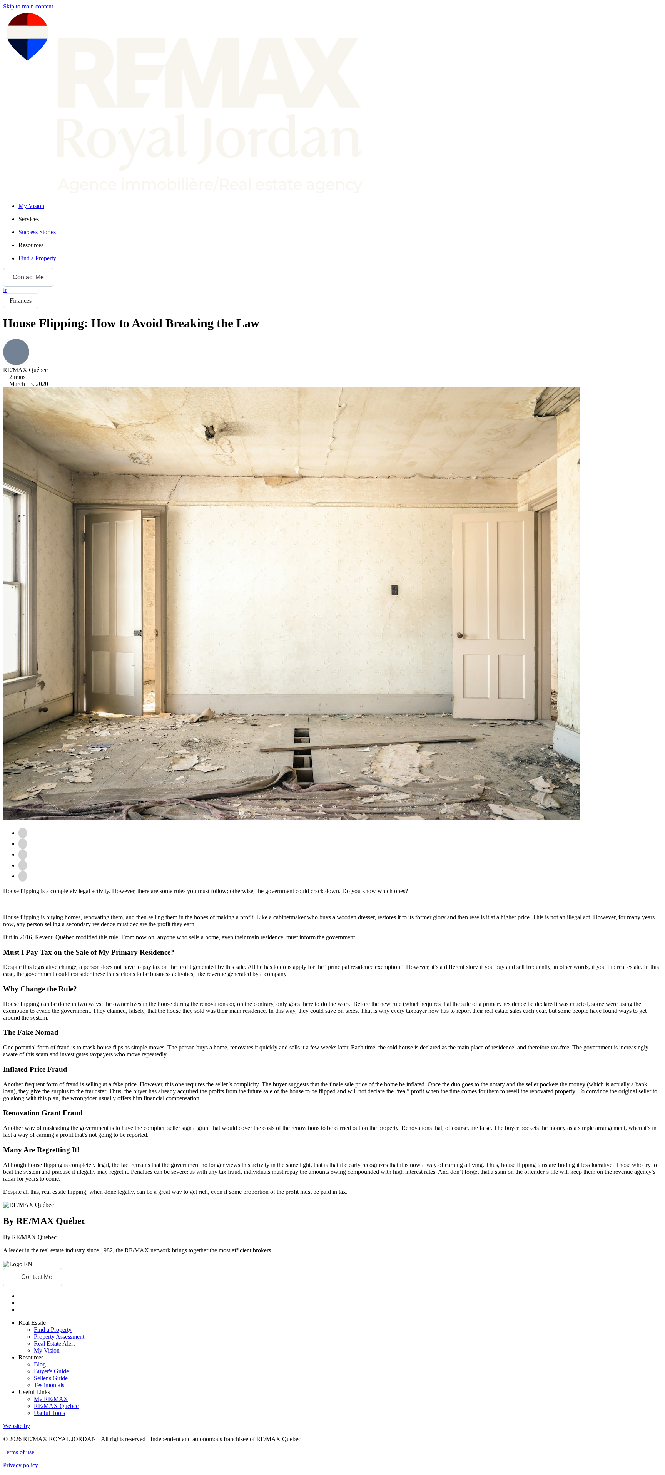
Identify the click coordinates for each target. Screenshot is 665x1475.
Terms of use (18, 1452)
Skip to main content (28, 6)
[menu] (340, 219)
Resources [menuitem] (30, 245)
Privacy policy (20, 1465)
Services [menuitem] (28, 219)
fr (5, 290)
